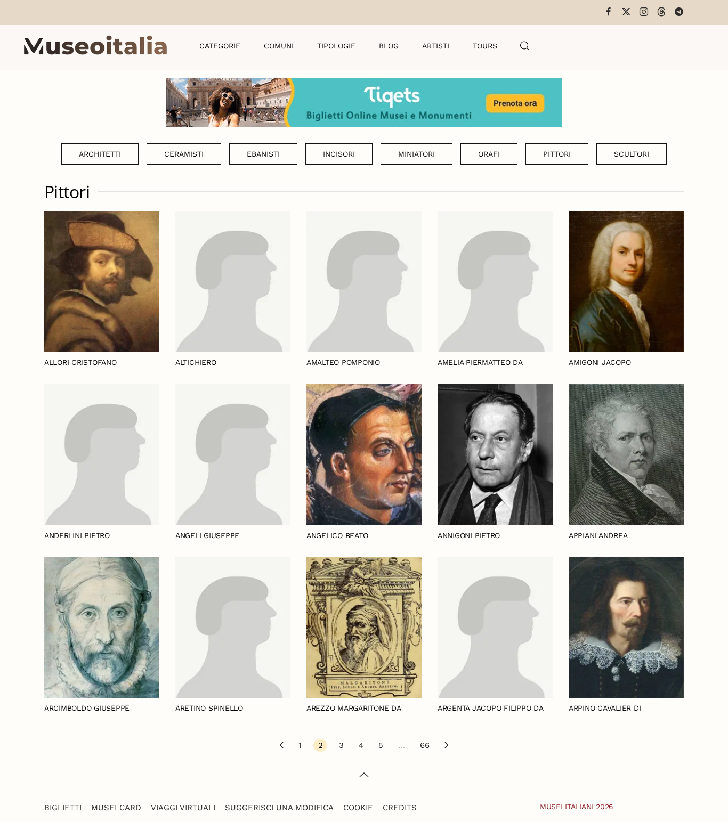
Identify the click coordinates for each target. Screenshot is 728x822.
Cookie (358, 807)
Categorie (219, 46)
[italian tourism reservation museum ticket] (364, 102)
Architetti (100, 154)
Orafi (489, 154)
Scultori (631, 154)
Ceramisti (184, 154)
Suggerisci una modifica (279, 807)
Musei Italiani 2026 (576, 806)
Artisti (435, 46)
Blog (389, 46)
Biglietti (63, 807)
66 (425, 745)
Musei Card (116, 807)
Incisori (339, 154)
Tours (485, 46)
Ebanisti (263, 154)
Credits (400, 807)
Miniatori (416, 154)
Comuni (279, 46)
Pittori (557, 154)
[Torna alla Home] (95, 46)
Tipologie (336, 46)
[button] (525, 46)
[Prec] (282, 745)
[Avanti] (446, 745)
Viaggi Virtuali (183, 807)
